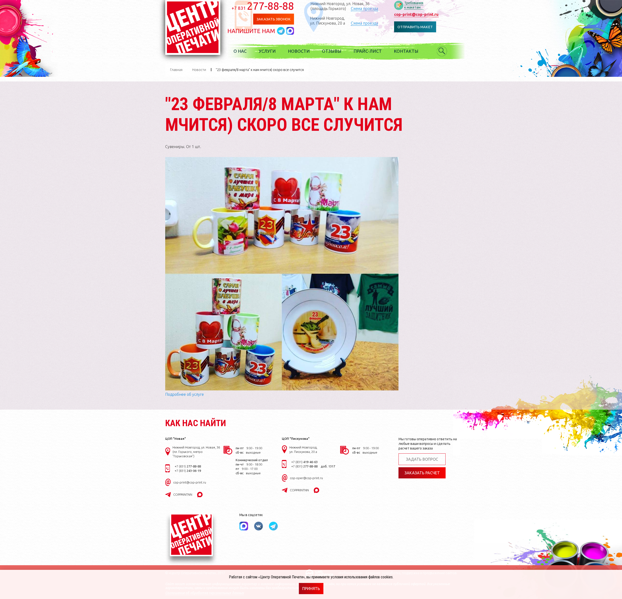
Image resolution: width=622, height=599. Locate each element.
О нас (240, 51)
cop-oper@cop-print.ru (306, 478)
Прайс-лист (368, 51)
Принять (311, 588)
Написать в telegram (281, 31)
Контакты (406, 51)
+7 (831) (188, 466)
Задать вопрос (422, 459)
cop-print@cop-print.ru (416, 14)
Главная (176, 70)
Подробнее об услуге (184, 394)
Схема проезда (364, 8)
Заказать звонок (274, 19)
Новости (299, 51)
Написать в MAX (290, 31)
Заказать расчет (422, 473)
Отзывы (331, 51)
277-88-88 (263, 6)
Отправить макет (415, 27)
